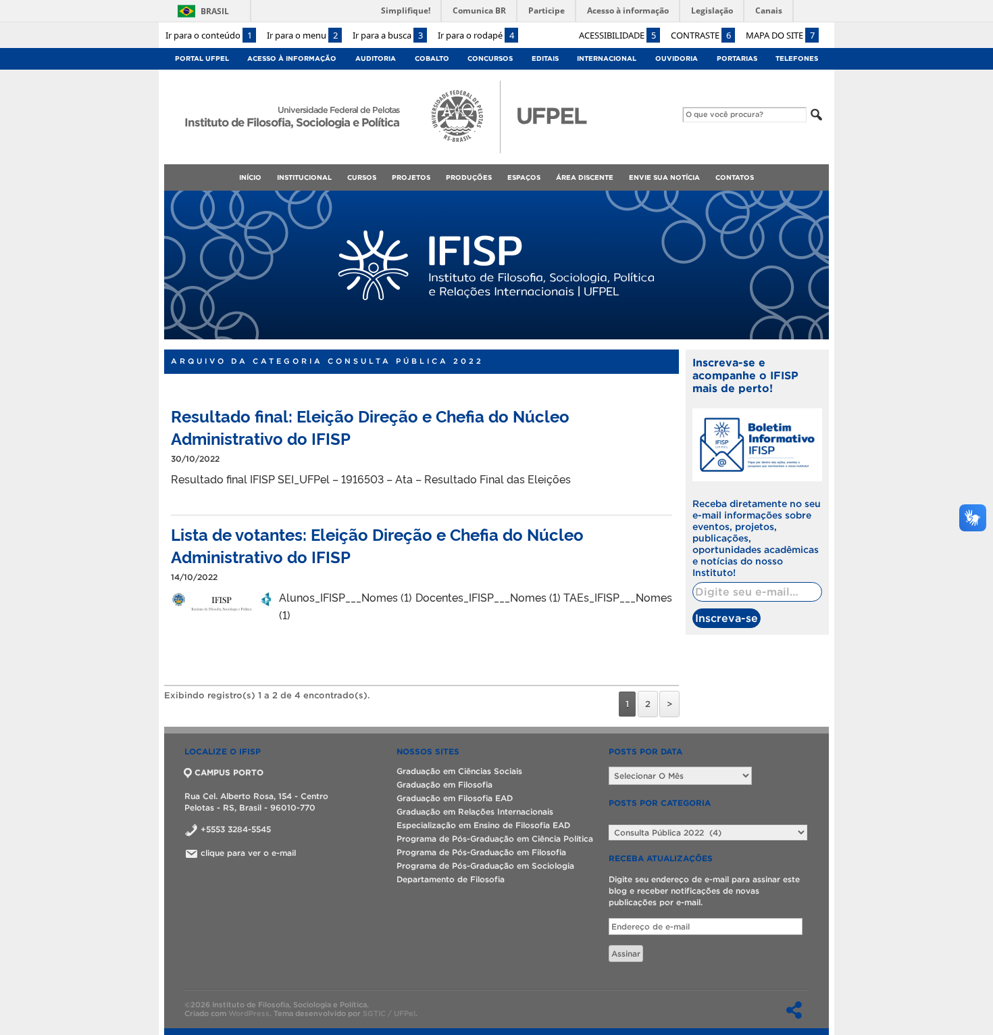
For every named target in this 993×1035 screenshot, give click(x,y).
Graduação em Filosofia (444, 784)
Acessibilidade (617, 35)
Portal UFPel (202, 58)
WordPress (249, 1013)
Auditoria (375, 58)
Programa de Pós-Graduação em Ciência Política (495, 838)
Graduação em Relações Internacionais (475, 811)
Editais (545, 58)
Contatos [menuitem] (734, 177)
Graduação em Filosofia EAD (455, 798)
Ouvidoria (676, 58)
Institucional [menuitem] (304, 177)
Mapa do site (780, 35)
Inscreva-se (726, 618)
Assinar (625, 953)
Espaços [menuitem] (523, 177)
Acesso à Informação (291, 58)
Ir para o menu (302, 35)
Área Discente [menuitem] (584, 177)
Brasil (215, 11)
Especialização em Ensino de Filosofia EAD (483, 825)
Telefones (796, 58)
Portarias (737, 58)
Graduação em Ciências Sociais (459, 771)
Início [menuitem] (250, 177)
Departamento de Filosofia (451, 879)
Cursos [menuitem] (361, 177)
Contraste (701, 35)
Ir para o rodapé (476, 35)
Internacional (606, 58)
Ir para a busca (388, 35)
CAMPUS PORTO (229, 772)
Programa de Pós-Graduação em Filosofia (481, 852)
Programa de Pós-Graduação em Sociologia (485, 865)
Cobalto (432, 58)
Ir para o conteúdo (209, 35)
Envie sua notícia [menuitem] (664, 177)
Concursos (490, 58)
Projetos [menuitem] (411, 177)
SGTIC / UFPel (389, 1013)
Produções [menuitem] (469, 177)
